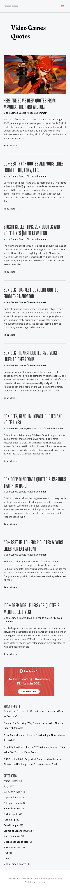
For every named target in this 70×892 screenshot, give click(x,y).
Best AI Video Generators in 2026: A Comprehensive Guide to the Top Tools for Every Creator (35, 749)
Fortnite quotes (12, 814)
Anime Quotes (11, 781)
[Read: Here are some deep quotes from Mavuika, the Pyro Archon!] (35, 74)
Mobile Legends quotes (39, 618)
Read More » (10, 145)
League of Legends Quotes (18, 830)
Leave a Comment (37, 112)
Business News (12, 792)
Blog (6, 786)
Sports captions (12, 847)
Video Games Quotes (15, 112)
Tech (6, 853)
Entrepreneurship (13, 803)
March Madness (12, 836)
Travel (7, 858)
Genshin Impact (35, 428)
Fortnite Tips (10, 819)
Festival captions (12, 808)
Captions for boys (13, 797)
